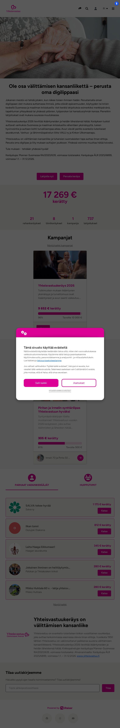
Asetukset (79, 382)
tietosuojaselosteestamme (49, 360)
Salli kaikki (41, 382)
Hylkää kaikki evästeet (60, 390)
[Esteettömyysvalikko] (116, 3)
